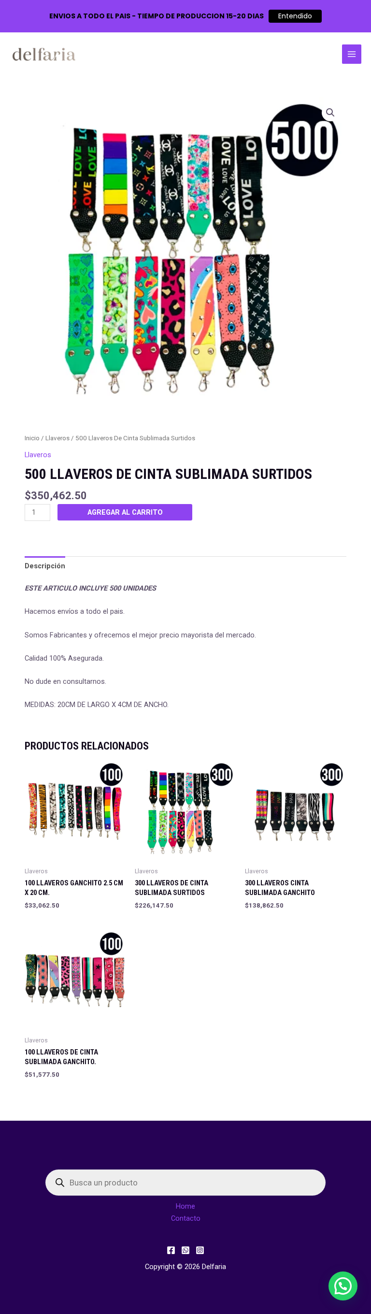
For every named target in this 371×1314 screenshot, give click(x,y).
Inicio (32, 438)
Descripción (45, 566)
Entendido (295, 16)
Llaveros (57, 438)
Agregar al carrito (125, 512)
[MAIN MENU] (351, 54)
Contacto (185, 1218)
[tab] (45, 565)
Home (185, 1206)
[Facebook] (171, 1250)
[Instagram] (200, 1250)
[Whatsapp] (185, 1250)
